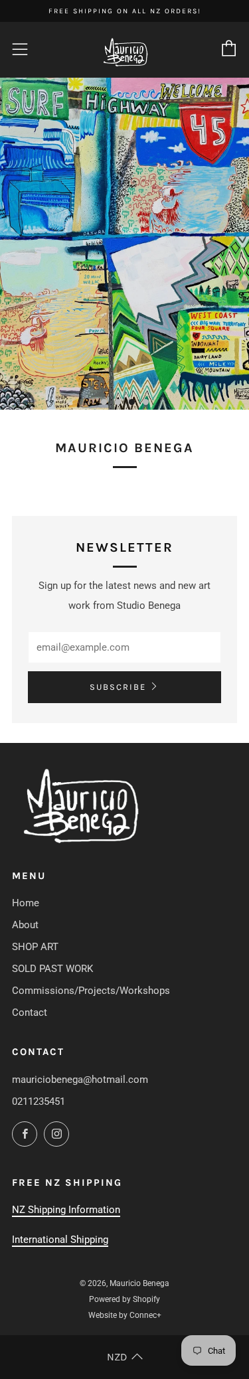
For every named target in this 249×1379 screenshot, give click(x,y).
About (25, 925)
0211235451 (38, 1101)
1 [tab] (104, 402)
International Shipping (60, 1240)
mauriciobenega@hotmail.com (80, 1080)
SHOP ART (35, 947)
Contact (29, 1012)
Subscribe (118, 687)
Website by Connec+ (124, 1315)
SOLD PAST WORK (52, 969)
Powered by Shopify (124, 1299)
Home (25, 903)
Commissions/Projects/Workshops (91, 991)
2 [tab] (118, 402)
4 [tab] (146, 402)
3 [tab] (132, 402)
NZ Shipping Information (66, 1210)
